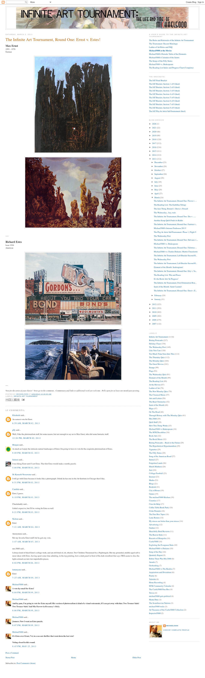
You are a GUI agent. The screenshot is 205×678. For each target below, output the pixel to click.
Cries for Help (154, 504)
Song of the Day (155, 551)
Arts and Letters (155, 398)
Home (73, 657)
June (156, 185)
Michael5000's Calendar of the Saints (164, 57)
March (157, 197)
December (158, 162)
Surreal (152, 459)
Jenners (15, 459)
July (156, 181)
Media (151, 480)
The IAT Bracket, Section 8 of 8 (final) (164, 107)
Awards (152, 562)
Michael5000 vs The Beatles (160, 568)
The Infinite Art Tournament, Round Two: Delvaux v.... (176, 239)
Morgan (15, 444)
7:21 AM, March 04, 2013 (26, 527)
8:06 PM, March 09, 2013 (25, 610)
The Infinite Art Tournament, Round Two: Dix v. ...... (175, 216)
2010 (154, 312)
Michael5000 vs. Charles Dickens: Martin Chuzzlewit (175, 251)
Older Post (137, 657)
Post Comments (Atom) (26, 663)
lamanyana (16, 569)
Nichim (15, 519)
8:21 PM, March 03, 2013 (25, 512)
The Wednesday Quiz (157, 374)
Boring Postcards (156, 340)
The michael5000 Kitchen (159, 497)
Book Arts (153, 435)
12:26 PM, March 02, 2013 (26, 438)
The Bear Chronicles (157, 401)
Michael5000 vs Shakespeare (161, 429)
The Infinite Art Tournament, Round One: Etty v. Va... (175, 271)
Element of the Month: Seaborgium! (168, 267)
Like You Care (155, 350)
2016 (154, 147)
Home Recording (156, 582)
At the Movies (155, 384)
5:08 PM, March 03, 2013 (25, 467)
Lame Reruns (154, 517)
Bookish (152, 487)
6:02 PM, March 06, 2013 (25, 562)
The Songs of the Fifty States (160, 61)
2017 (154, 143)
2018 (154, 139)
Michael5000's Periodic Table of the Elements (167, 54)
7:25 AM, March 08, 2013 (26, 577)
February (158, 295)
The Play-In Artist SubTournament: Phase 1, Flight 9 (175, 232)
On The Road (154, 412)
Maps (151, 408)
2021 (154, 127)
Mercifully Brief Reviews (159, 531)
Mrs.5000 (153, 418)
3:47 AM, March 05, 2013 (26, 541)
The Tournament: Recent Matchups (163, 43)
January (157, 299)
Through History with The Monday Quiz (165, 415)
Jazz (150, 470)
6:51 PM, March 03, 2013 (25, 482)
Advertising (154, 524)
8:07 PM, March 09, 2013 (25, 625)
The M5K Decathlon (157, 432)
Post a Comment (12, 652)
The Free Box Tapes (157, 514)
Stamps (152, 367)
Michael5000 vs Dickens (159, 548)
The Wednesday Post (162, 236)
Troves (151, 592)
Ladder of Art (154, 388)
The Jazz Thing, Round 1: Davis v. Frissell (171, 208)
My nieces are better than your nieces (164, 521)
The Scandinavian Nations (159, 603)
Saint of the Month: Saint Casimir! (168, 286)
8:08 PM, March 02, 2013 (25, 453)
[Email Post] (22, 399)
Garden (152, 527)
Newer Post (10, 657)
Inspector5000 (155, 613)
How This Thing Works (158, 425)
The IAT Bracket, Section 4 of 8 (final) (164, 94)
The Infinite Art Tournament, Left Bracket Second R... (175, 255)
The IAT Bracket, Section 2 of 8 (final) (164, 87)
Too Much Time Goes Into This (161, 353)
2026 (154, 123)
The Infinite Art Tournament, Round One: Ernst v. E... (175, 290)
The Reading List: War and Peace (167, 275)
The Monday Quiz (156, 360)
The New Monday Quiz (158, 391)
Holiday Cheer (155, 343)
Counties (152, 500)
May (156, 189)
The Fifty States (155, 453)
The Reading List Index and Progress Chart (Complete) (171, 67)
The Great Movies (156, 364)
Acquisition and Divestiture (160, 572)
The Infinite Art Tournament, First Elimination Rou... (175, 282)
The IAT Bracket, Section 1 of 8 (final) (164, 83)
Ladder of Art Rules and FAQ (160, 47)
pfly (13, 430)
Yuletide (152, 579)
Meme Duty (154, 599)
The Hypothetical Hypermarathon (162, 446)
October (157, 170)
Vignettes (153, 449)
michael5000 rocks (156, 606)
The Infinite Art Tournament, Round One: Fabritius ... (175, 247)
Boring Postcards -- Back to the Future (164, 442)
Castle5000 (153, 541)
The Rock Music (156, 439)
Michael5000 (22, 394)
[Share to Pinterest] (18, 399)
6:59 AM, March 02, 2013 (26, 423)
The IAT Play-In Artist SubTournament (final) (167, 111)
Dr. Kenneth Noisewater (21, 474)
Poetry (151, 575)
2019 (154, 135)
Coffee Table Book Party (159, 507)
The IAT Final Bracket (158, 80)
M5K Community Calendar (160, 586)
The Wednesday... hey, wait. (165, 212)
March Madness (155, 466)
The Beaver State (156, 534)
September (158, 174)
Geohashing (154, 565)
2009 (154, 316)
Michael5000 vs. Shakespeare (161, 64)
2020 (154, 131)
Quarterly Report (156, 555)
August (157, 178)
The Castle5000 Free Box (159, 589)
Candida (15, 489)
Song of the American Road (160, 456)
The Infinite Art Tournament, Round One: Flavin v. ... (175, 201)
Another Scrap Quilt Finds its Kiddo (168, 220)
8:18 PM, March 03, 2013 (25, 497)
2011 (154, 308)
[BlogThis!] (9, 399)
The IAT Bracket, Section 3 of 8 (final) (164, 90)
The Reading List (156, 381)
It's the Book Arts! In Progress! (166, 279)
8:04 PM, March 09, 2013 (25, 592)
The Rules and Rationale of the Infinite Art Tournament (171, 40)
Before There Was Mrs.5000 (160, 558)
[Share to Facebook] (15, 399)
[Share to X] (12, 399)
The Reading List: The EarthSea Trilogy (170, 204)
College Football (156, 473)
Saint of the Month (156, 405)
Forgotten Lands (155, 463)
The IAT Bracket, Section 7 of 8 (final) (164, 104)
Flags (151, 371)
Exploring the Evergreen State (161, 545)
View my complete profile (176, 630)
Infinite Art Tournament (26, 396)
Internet (152, 476)
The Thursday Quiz (157, 357)
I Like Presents (155, 511)
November (158, 166)
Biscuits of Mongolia (157, 538)
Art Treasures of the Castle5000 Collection (166, 609)
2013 (154, 159)
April (156, 193)
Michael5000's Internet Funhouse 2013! (170, 228)
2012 (154, 304)
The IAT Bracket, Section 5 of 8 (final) (164, 97)
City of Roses (154, 490)
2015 (154, 151)
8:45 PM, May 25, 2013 (24, 646)
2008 (154, 319)
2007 (154, 323)
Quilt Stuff (153, 422)
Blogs (151, 483)
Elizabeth (16, 415)
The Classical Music (157, 394)
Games (151, 493)
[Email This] (6, 399)
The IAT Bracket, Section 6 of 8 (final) (164, 100)
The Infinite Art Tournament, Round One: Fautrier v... (175, 224)
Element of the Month (158, 377)
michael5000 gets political (160, 596)
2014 (154, 155)
